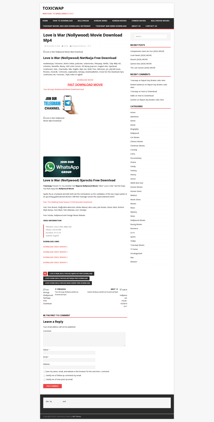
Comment (47, 331)
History (133, 174)
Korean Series (100, 20)
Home (45, 20)
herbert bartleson (137, 84)
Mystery (133, 212)
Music (132, 208)
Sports (133, 237)
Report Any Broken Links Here (153, 80)
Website (46, 364)
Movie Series (135, 199)
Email (45, 357)
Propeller (57, 401)
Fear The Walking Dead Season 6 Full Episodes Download (67, 202)
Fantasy (133, 170)
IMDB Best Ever (136, 183)
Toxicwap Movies (137, 245)
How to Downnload (63, 20)
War (132, 257)
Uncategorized (136, 253)
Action (132, 112)
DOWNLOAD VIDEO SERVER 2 (55, 247)
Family (133, 166)
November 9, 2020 (53, 46)
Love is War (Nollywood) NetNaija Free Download (66, 278)
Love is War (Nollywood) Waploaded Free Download (67, 283)
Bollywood (83, 20)
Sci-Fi (132, 232)
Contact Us (151, 26)
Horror (133, 179)
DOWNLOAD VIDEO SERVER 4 (55, 257)
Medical (133, 195)
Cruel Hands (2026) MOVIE (141, 55)
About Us (136, 26)
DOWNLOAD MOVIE (85, 80)
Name (46, 350)
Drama (133, 162)
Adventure (134, 116)
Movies (133, 203)
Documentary (135, 158)
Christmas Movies (137, 145)
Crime (132, 154)
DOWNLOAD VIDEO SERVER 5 (55, 262)
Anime (132, 121)
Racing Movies (136, 224)
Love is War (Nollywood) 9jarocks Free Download (71, 274)
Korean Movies (119, 20)
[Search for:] (150, 36)
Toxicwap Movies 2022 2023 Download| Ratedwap (67, 26)
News (132, 216)
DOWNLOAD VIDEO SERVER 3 (55, 252)
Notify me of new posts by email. (59, 379)
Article (132, 125)
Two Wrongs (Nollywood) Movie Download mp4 (63, 89)
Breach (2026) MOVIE (139, 59)
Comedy (133, 150)
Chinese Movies (139, 20)
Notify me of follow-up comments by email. (63, 375)
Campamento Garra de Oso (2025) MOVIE (147, 51)
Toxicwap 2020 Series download (111, 26)
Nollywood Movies (160, 20)
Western (133, 262)
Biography (134, 129)
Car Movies (134, 137)
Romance (134, 228)
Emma (66, 46)
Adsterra (71, 401)
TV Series (134, 249)
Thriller (133, 241)
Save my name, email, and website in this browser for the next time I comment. (77, 371)
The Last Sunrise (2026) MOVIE (142, 68)
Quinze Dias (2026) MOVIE (141, 63)
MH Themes (77, 416)
